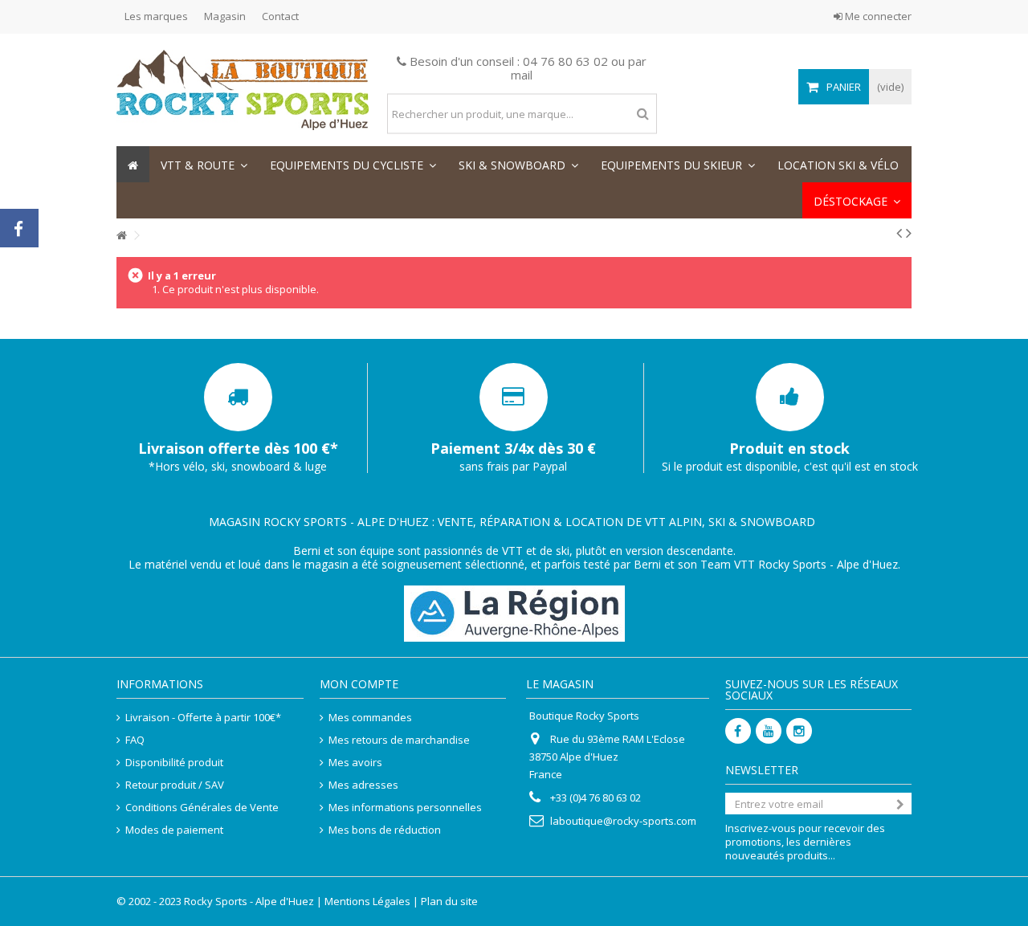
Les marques (156, 16)
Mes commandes (370, 717)
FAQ (135, 740)
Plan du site (449, 901)
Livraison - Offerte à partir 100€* (203, 717)
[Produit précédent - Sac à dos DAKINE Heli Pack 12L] (899, 233)
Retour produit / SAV (174, 785)
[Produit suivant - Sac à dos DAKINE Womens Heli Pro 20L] (909, 233)
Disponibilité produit (174, 762)
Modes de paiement (174, 830)
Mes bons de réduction (384, 830)
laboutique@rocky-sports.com (623, 821)
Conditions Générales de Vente (202, 807)
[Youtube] (768, 731)
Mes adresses (363, 785)
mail (521, 75)
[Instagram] (799, 731)
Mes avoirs (355, 762)
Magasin (225, 16)
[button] (204, 164)
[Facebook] (738, 731)
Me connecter (877, 16)
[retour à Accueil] (121, 236)
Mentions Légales (367, 901)
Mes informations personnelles (405, 807)
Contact (280, 16)
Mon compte (359, 683)
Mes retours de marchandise (399, 740)
